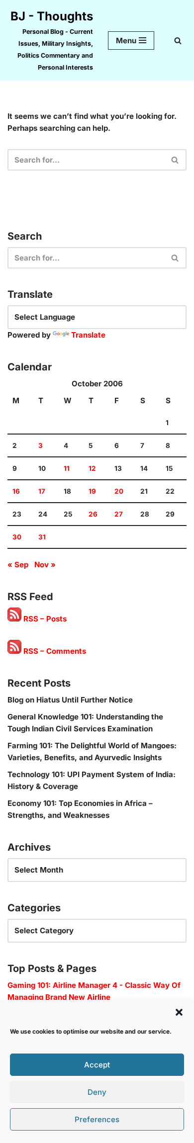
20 (118, 491)
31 (42, 537)
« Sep (17, 564)
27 (118, 514)
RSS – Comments (53, 651)
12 (92, 468)
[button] (179, 1012)
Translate (88, 335)
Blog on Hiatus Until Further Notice (70, 699)
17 (41, 491)
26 (93, 514)
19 (92, 491)
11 (67, 468)
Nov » (45, 564)
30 (16, 537)
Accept (97, 1064)
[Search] (178, 40)
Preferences (97, 1119)
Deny (97, 1092)
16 (16, 491)
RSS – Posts (44, 618)
